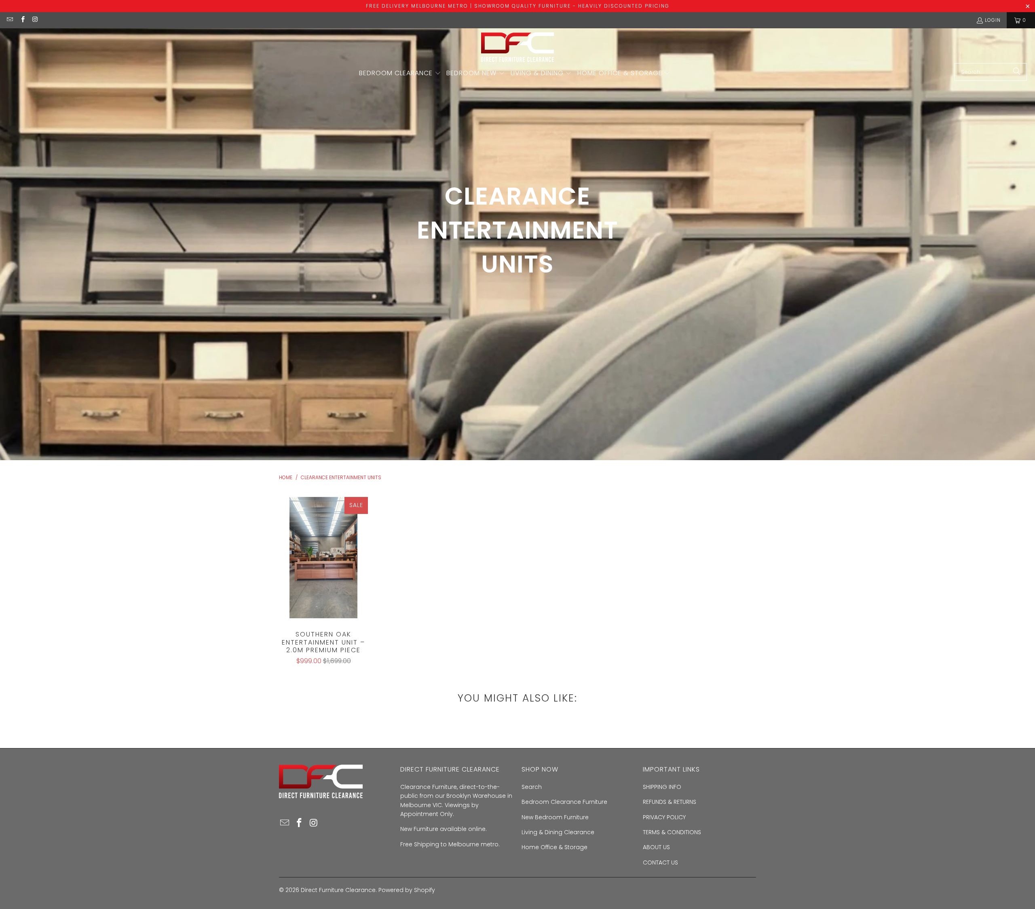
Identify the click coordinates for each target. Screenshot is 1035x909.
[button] (400, 73)
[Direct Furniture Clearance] (517, 47)
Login (993, 20)
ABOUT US (656, 847)
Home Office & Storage (554, 847)
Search (532, 787)
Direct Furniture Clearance (338, 890)
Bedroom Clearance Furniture (564, 802)
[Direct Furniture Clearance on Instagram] (35, 20)
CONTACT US (660, 862)
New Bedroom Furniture (555, 817)
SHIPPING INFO (662, 787)
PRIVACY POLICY (664, 817)
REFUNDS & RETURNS (669, 802)
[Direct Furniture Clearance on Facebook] (22, 20)
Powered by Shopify (406, 890)
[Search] (1017, 72)
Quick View (324, 574)
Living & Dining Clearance (558, 832)
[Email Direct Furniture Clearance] (9, 20)
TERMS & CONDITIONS (672, 832)
